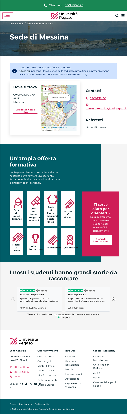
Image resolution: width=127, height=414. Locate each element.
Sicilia (30, 23)
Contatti (70, 356)
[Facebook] (22, 387)
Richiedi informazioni (100, 240)
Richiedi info (21, 367)
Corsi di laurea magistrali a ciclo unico (51, 214)
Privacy (13, 404)
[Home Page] (64, 15)
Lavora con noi (73, 374)
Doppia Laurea (45, 384)
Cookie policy (25, 404)
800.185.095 (74, 5)
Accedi (7, 16)
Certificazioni (69, 247)
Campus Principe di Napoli (104, 384)
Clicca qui (25, 70)
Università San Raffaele (101, 366)
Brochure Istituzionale (72, 363)
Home (13, 23)
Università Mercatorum (100, 358)
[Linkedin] (41, 387)
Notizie (69, 369)
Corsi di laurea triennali (17, 215)
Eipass (97, 377)
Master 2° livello (16, 247)
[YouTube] (36, 387)
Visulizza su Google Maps (25, 110)
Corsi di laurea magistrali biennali (34, 214)
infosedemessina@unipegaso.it (106, 108)
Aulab (96, 372)
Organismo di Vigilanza (73, 385)
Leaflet (47, 127)
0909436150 (98, 98)
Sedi (21, 23)
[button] (59, 105)
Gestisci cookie (42, 404)
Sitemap (70, 409)
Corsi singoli (44, 361)
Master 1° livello (68, 214)
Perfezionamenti (51, 247)
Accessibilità (72, 378)
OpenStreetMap (60, 127)
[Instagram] (32, 387)
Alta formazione (34, 247)
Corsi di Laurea (46, 356)
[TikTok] (27, 387)
